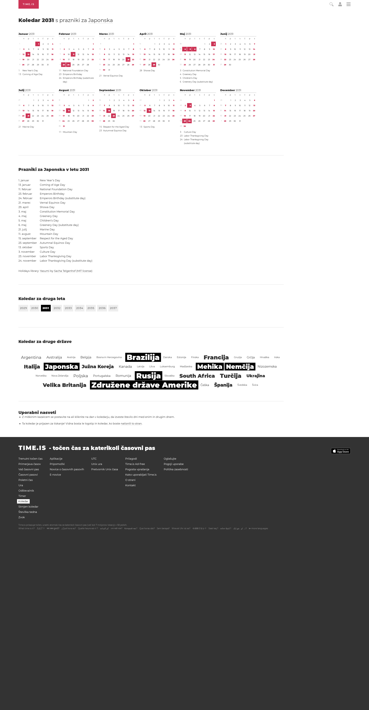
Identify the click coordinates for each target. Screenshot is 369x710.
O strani (130, 480)
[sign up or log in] (340, 5)
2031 (32, 34)
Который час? (130, 528)
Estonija (181, 357)
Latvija (140, 366)
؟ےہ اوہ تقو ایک (240, 528)
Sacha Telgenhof (65, 271)
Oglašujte (170, 458)
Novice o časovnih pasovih (67, 469)
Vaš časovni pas (28, 469)
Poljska (80, 375)
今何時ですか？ (199, 528)
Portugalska (102, 376)
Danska (167, 357)
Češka (204, 385)
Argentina (31, 357)
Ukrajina (255, 375)
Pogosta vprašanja (137, 469)
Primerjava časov (29, 464)
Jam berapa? (163, 528)
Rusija (148, 375)
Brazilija (143, 357)
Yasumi (44, 271)
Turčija (230, 375)
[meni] (349, 4)
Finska (195, 357)
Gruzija (238, 357)
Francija (216, 357)
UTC (94, 458)
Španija (223, 385)
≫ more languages (258, 528)
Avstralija (54, 357)
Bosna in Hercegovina (109, 357)
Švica (255, 385)
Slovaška (169, 375)
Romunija (123, 376)
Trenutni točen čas (30, 458)
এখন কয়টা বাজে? (116, 528)
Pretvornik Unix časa (104, 469)
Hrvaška (264, 357)
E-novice (55, 474)
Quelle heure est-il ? (88, 528)
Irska (277, 357)
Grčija (251, 357)
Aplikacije (56, 458)
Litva (152, 366)
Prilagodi (131, 458)
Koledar (65, 20)
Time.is (28, 4)
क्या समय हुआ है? (53, 528)
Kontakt (130, 485)
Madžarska (186, 366)
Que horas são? (147, 528)
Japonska (100, 20)
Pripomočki (57, 464)
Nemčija (240, 366)
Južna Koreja (98, 366)
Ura (20, 485)
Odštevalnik (26, 490)
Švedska (242, 385)
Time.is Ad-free (135, 464)
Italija (32, 366)
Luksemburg (167, 366)
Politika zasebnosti (176, 469)
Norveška (41, 375)
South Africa (197, 376)
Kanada (125, 366)
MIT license (84, 271)
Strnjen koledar (28, 506)
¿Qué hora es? (69, 528)
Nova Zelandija (59, 375)
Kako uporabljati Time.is (141, 474)
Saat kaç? (213, 528)
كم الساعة (104, 528)
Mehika (209, 366)
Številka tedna (27, 512)
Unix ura (96, 464)
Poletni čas (25, 480)
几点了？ (41, 528)
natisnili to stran (131, 423)
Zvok (21, 517)
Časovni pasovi (28, 474)
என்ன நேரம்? (225, 528)
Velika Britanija (64, 385)
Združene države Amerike (144, 384)
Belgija (85, 357)
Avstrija (71, 357)
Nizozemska (267, 366)
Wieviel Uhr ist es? (181, 528)
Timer (22, 496)
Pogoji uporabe (174, 464)
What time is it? (26, 528)
